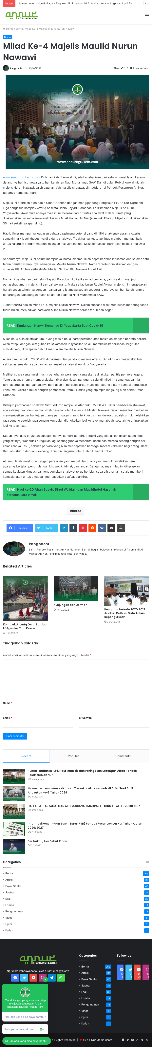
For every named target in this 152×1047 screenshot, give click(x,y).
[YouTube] (132, 1040)
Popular (73, 756)
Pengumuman (14, 911)
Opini (8, 924)
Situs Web (85, 717)
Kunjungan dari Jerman (70, 605)
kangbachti (16, 68)
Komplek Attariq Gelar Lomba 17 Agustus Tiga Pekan (24, 626)
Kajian (9, 930)
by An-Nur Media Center (98, 1039)
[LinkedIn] (64, 528)
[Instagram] (137, 1040)
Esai (7, 898)
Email (7, 717)
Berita (19, 28)
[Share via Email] (111, 528)
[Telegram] (52, 978)
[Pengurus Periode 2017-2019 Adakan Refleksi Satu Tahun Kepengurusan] (126, 591)
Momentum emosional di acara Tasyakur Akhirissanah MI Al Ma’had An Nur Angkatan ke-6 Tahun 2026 (80, 3)
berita (76, 511)
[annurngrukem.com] (22, 15)
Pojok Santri (13, 886)
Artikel (9, 879)
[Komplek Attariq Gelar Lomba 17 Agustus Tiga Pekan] (25, 598)
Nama (7, 703)
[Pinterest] (83, 528)
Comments (123, 756)
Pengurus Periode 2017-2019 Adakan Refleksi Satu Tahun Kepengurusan (124, 613)
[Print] (121, 528)
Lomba (9, 905)
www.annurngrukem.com (20, 177)
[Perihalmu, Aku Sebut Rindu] (14, 846)
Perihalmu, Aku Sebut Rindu (47, 841)
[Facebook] (123, 1040)
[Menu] (147, 16)
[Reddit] (92, 528)
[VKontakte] (102, 528)
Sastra (9, 892)
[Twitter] (127, 1040)
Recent (26, 756)
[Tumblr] (73, 528)
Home (9, 28)
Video (8, 917)
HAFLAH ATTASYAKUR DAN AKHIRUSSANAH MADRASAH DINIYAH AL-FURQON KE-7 (84, 806)
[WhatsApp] (61, 978)
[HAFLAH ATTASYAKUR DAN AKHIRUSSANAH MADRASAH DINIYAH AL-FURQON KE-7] (14, 811)
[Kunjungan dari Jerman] (76, 588)
